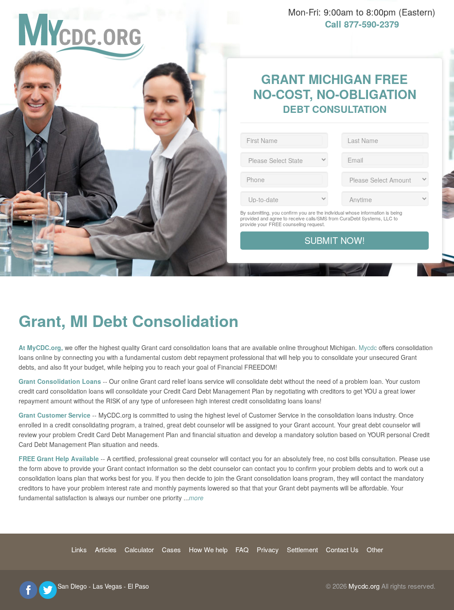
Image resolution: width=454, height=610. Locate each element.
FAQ (242, 549)
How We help (208, 549)
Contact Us (342, 549)
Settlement (302, 549)
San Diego (72, 586)
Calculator (139, 549)
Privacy (268, 549)
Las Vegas (107, 586)
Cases (171, 549)
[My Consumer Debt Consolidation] (82, 18)
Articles (106, 549)
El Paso (138, 586)
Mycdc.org (364, 585)
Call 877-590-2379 (362, 23)
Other (375, 549)
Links (79, 549)
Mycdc (368, 347)
